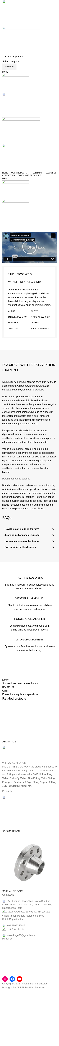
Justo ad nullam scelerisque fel (22, 535)
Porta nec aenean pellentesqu (22, 541)
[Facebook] (12, 979)
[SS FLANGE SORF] (29, 862)
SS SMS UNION (11, 831)
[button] (29, 247)
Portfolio (15, 229)
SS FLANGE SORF (12, 891)
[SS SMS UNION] (19, 812)
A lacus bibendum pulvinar (24, 713)
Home (4, 229)
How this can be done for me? (22, 529)
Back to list (8, 687)
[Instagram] (5, 979)
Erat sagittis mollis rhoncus (20, 547)
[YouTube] (19, 979)
